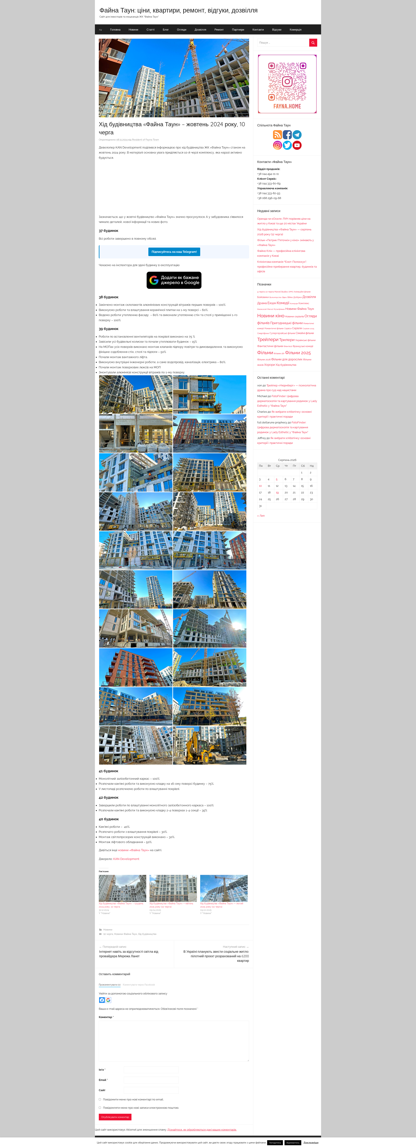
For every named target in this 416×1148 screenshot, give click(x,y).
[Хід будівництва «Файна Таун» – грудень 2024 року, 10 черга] (122, 888)
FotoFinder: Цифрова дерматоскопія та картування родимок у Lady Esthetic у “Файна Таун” (287, 400)
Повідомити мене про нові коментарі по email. (133, 1099)
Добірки (297, 297)
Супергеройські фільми (282, 333)
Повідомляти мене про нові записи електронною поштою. (141, 1107)
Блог (166, 29)
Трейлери (268, 339)
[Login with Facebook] (102, 1000)
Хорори (269, 364)
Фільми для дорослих (286, 359)
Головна (115, 29)
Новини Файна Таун (125, 934)
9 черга (261, 291)
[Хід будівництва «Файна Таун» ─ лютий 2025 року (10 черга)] (224, 888)
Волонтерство (275, 297)
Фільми (265, 352)
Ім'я (102, 1069)
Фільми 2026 (264, 359)
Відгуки (276, 29)
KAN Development (126, 859)
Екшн (271, 303)
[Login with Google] (108, 1000)
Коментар (106, 1017)
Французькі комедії (303, 346)
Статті (151, 29)
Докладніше (311, 1142)
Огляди (181, 29)
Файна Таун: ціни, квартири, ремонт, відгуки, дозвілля (178, 10)
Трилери (287, 340)
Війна (290, 297)
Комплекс (304, 303)
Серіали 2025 (308, 328)
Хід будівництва (147, 934)
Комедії (283, 303)
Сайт (102, 1090)
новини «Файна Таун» (133, 850)
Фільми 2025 (298, 352)
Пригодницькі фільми (286, 323)
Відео (284, 297)
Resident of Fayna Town (145, 139)
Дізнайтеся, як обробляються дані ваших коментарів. (202, 1129)
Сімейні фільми (305, 333)
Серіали (297, 328)
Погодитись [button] (275, 1143)
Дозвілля (200, 29)
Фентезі (288, 346)
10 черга (108, 934)
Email (103, 1080)
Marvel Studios (281, 292)
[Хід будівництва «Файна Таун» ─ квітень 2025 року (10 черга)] (173, 888)
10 (260, 485)
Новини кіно (270, 315)
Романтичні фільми (274, 328)
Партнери (238, 29)
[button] (136, 394)
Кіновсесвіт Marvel (265, 309)
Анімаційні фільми (302, 292)
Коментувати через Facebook (139, 984)
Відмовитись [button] (292, 1143)
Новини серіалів (294, 316)
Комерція (295, 29)
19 (277, 492)
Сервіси (288, 328)
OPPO (290, 292)
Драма (262, 303)
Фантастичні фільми (270, 346)
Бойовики (263, 297)
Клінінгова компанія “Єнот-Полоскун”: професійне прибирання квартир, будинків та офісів (287, 266)
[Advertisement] (174, 186)
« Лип (261, 515)
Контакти (258, 29)
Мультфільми (279, 309)
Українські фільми (305, 340)
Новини (133, 29)
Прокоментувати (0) (110, 984)
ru (100, 29)
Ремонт (219, 29)
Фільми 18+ (279, 353)
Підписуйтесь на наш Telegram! (174, 251)
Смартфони (263, 333)
